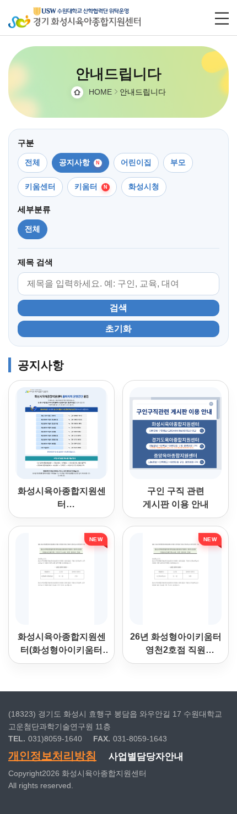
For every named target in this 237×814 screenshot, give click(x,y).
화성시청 (143, 186)
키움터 (86, 186)
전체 (32, 162)
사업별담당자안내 (146, 756)
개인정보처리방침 (52, 756)
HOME (100, 91)
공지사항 (74, 162)
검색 (118, 307)
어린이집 (136, 162)
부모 (178, 162)
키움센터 (40, 186)
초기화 (118, 328)
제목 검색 (35, 262)
